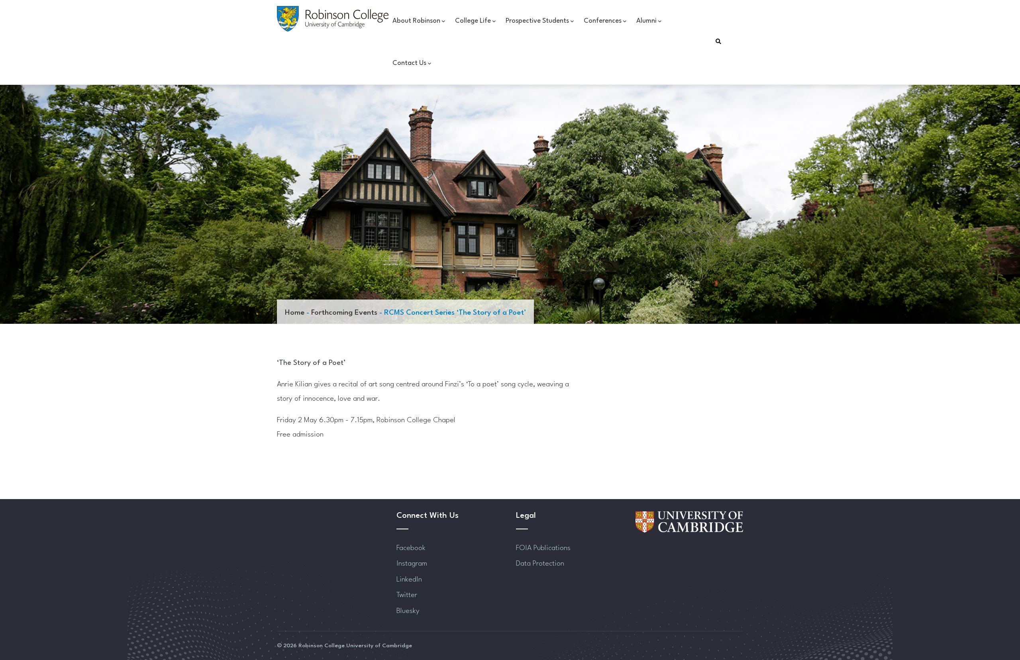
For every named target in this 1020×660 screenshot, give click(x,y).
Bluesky (408, 611)
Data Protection (540, 563)
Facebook (411, 548)
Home (294, 312)
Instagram (411, 563)
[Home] (332, 18)
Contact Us (409, 63)
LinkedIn (409, 579)
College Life (473, 21)
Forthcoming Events (344, 312)
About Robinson (416, 21)
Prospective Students (537, 21)
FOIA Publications (543, 548)
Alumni (646, 21)
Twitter (406, 595)
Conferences (603, 21)
